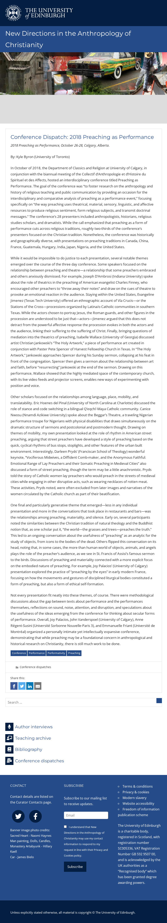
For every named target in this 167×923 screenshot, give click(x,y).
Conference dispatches (35, 667)
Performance (37, 653)
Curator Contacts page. (34, 802)
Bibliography (28, 749)
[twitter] (18, 816)
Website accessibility (138, 803)
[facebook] (35, 816)
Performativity (56, 653)
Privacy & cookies (136, 792)
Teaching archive (33, 737)
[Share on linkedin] (29, 686)
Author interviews (34, 726)
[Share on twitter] (21, 686)
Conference (19, 653)
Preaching (74, 653)
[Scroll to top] (159, 897)
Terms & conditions (138, 786)
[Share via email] (37, 686)
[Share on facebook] (14, 686)
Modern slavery (134, 798)
